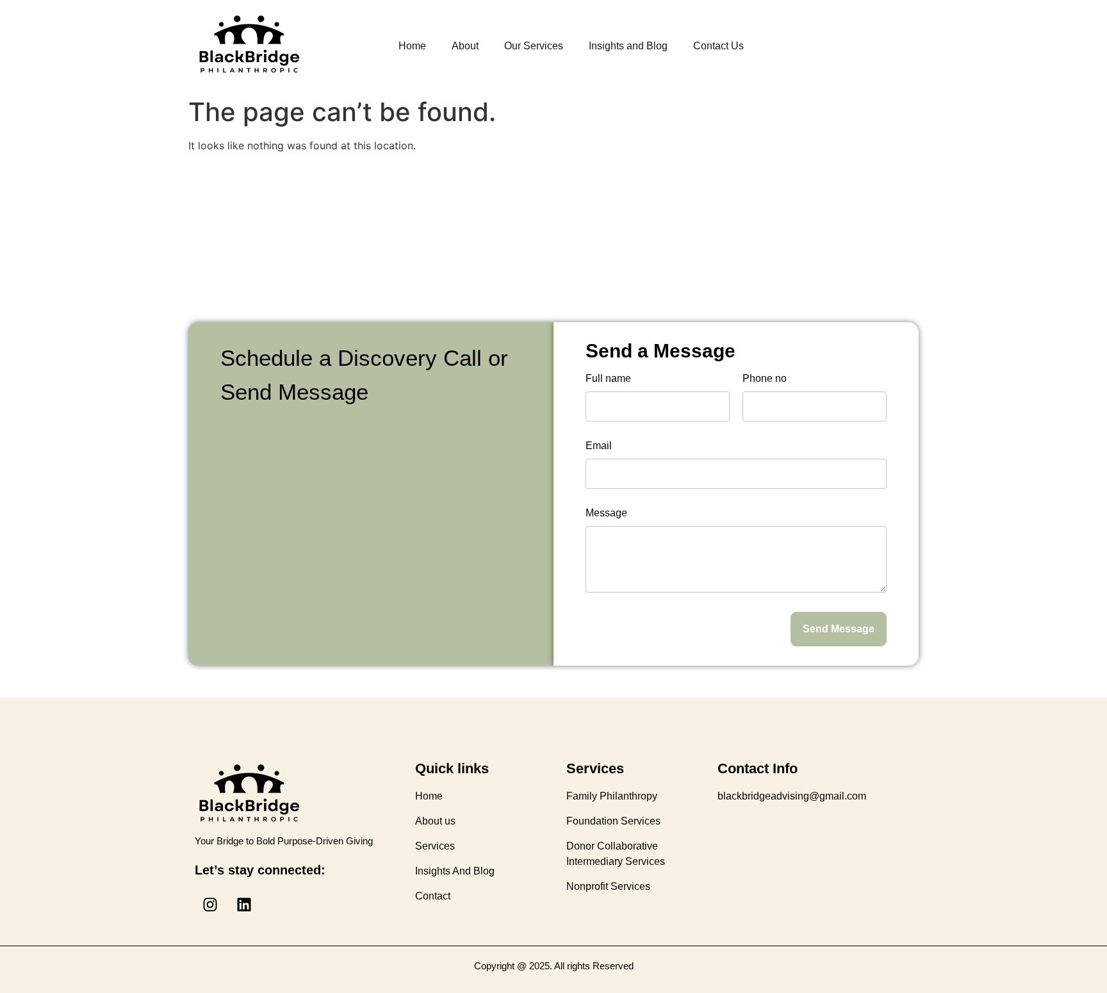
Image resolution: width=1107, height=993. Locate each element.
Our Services (533, 45)
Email (599, 446)
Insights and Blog (628, 45)
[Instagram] (210, 904)
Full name (608, 378)
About (465, 45)
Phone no (764, 378)
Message (606, 513)
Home (412, 45)
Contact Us (718, 45)
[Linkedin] (244, 904)
